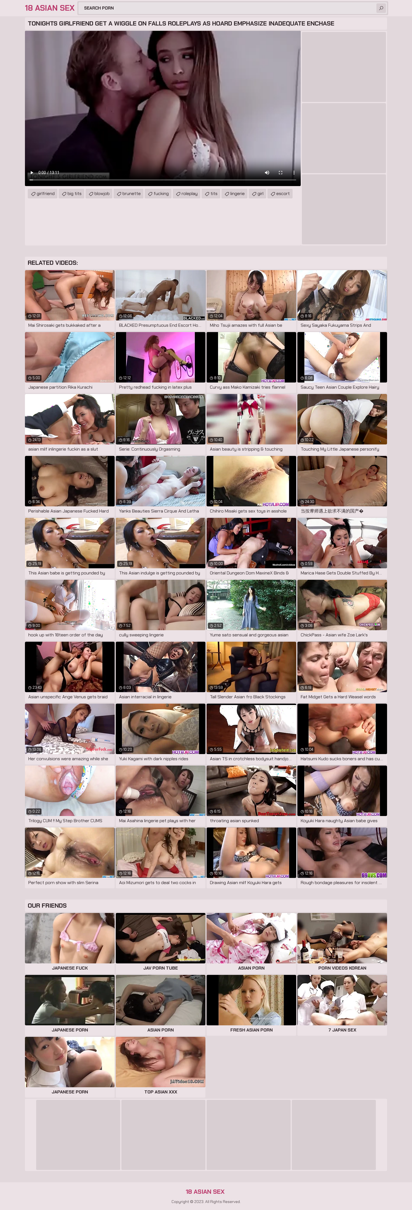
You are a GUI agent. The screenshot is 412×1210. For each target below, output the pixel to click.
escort (283, 193)
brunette (131, 193)
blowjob (102, 193)
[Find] (381, 8)
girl (260, 193)
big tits (75, 193)
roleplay (190, 193)
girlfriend (46, 193)
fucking (161, 193)
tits (213, 193)
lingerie (237, 193)
